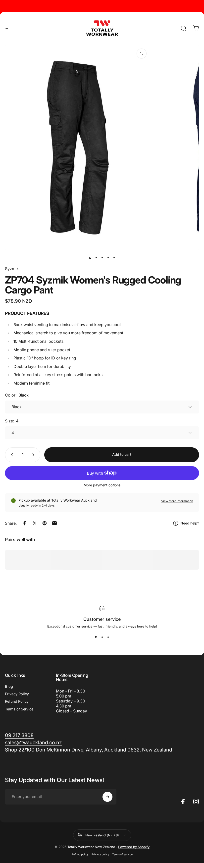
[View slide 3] (108, 637)
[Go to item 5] (114, 258)
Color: (17, 395)
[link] (88, 750)
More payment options (102, 485)
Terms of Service (19, 709)
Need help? (189, 523)
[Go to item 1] (96, 258)
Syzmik (12, 268)
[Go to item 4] (108, 258)
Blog (9, 686)
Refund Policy (17, 701)
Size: (11, 420)
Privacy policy (100, 854)
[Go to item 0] (90, 258)
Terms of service (122, 854)
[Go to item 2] (102, 258)
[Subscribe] (107, 797)
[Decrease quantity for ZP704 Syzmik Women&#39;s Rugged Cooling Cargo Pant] (11, 455)
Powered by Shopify (134, 847)
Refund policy (80, 854)
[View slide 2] (102, 637)
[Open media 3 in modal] (142, 53)
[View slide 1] (96, 637)
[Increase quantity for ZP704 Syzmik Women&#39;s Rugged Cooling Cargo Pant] (34, 455)
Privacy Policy (17, 694)
